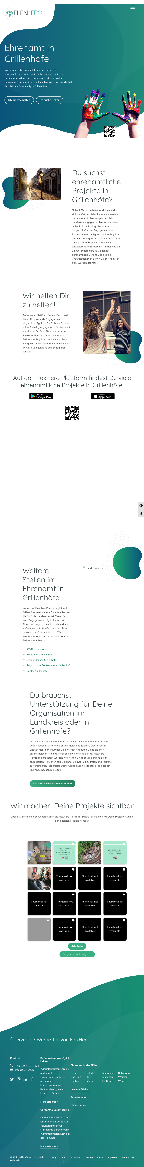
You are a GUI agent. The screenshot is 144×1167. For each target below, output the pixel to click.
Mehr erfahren (48, 1101)
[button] (39, 852)
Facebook (32, 1079)
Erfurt (89, 1073)
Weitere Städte (79, 1089)
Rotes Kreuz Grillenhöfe (40, 654)
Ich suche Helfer (49, 100)
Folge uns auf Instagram (77, 954)
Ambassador (76, 1157)
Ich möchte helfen (19, 100)
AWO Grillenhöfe (36, 649)
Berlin (74, 1073)
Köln (88, 1077)
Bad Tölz (76, 1077)
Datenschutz (128, 1157)
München (107, 1077)
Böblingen (124, 1073)
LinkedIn (25, 1079)
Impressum (113, 1157)
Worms (122, 1081)
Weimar (122, 1077)
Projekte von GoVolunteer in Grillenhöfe (49, 665)
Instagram (19, 1079)
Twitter (12, 1079)
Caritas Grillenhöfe (37, 671)
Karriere (89, 1157)
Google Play (41, 396)
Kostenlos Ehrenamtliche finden (52, 783)
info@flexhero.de (25, 1069)
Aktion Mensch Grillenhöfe (41, 660)
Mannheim (108, 1073)
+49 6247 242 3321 (27, 1065)
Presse (100, 1157)
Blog (54, 1157)
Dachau (75, 1081)
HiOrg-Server (78, 1105)
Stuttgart (107, 1081)
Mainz (89, 1081)
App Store (103, 396)
